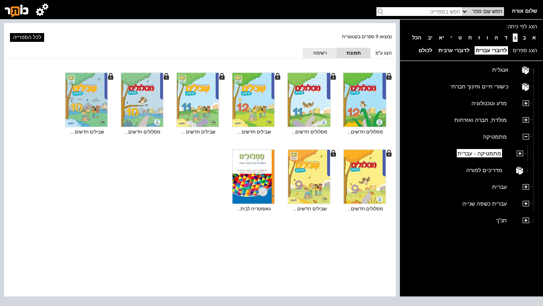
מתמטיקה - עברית (479, 153)
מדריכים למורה (484, 170)
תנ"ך (501, 220)
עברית (499, 187)
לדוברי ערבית (453, 50)
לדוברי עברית (491, 50)
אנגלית (500, 70)
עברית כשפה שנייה (484, 203)
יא (441, 38)
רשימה (320, 53)
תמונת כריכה (354, 54)
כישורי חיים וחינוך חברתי (479, 86)
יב (430, 38)
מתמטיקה (495, 136)
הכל (416, 38)
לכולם (425, 50)
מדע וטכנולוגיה (489, 103)
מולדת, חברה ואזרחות (480, 120)
